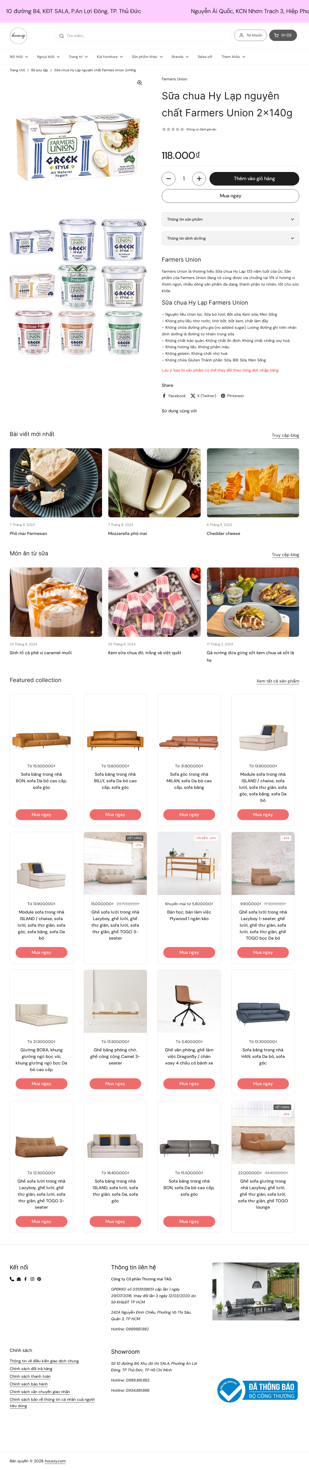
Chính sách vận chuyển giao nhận (40, 1391)
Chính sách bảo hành (29, 1384)
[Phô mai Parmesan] (56, 483)
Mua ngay (230, 196)
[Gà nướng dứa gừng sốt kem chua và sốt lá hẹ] (253, 602)
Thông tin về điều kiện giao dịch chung (44, 1360)
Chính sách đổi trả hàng (31, 1368)
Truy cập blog (285, 435)
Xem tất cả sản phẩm (278, 681)
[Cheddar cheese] (253, 483)
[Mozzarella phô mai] (154, 483)
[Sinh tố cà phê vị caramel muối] (56, 602)
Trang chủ (17, 70)
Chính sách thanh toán (30, 1376)
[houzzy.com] (18, 36)
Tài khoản (254, 35)
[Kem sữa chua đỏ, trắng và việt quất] (154, 602)
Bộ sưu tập (39, 70)
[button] (168, 179)
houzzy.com (55, 1460)
